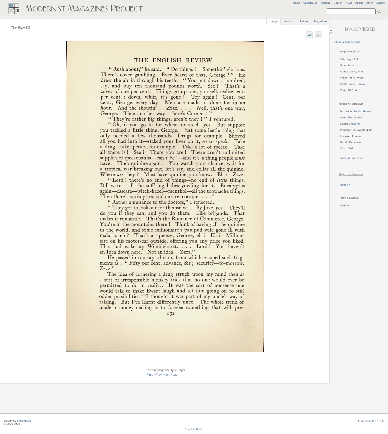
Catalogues (310, 2)
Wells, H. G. (357, 71)
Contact (380, 2)
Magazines (320, 21)
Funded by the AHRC (371, 420)
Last (175, 374)
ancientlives (24, 420)
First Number (355, 117)
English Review (362, 111)
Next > (167, 374)
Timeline (325, 2)
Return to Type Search (346, 41)
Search (338, 2)
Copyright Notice (194, 429)
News (349, 2)
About (359, 2)
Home (296, 2)
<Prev (158, 374)
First (150, 374)
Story (350, 65)
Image (274, 21)
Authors (289, 21)
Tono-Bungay (357, 83)
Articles (304, 21)
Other (369, 2)
